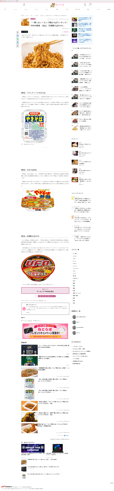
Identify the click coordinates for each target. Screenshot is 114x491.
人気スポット (76, 278)
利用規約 (111, 483)
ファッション (76, 268)
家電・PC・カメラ (77, 293)
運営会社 (33, 488)
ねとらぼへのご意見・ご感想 (78, 348)
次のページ (51, 296)
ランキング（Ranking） (28, 320)
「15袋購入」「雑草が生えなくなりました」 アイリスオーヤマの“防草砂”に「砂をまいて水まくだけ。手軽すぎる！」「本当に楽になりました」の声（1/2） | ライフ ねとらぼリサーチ (82, 240)
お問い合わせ (17, 488)
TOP (5, 9)
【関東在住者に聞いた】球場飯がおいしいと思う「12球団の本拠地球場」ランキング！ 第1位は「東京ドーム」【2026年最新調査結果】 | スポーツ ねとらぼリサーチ (82, 202)
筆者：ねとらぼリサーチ (31, 304)
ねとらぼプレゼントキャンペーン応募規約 (81, 351)
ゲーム (74, 261)
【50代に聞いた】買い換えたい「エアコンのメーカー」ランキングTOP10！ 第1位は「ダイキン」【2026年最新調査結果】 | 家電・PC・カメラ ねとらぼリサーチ (82, 221)
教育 (74, 298)
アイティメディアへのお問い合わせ (80, 356)
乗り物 (74, 275)
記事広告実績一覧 (76, 363)
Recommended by (61, 435)
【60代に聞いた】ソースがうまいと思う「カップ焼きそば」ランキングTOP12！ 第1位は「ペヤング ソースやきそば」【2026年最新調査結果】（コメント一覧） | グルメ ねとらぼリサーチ (83, 231)
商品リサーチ (37, 320)
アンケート (75, 139)
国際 (74, 288)
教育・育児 (78, 9)
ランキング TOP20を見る (45, 291)
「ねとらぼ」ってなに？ (77, 346)
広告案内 (12, 488)
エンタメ (26, 9)
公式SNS (8, 488)
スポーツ (75, 263)
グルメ (46, 9)
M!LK (78, 322)
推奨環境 (41, 488)
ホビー (74, 270)
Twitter (27, 312)
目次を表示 (66, 31)
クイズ (36, 9)
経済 (74, 300)
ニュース (15, 9)
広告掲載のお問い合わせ (77, 361)
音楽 (74, 303)
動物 (88, 9)
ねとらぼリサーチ (66, 28)
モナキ (78, 332)
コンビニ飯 (33, 18)
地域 (57, 9)
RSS (30, 488)
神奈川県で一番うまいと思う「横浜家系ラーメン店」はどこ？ (85, 181)
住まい (67, 9)
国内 (74, 285)
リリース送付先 (75, 358)
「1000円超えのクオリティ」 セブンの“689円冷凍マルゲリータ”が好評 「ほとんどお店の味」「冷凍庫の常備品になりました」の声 (85, 58)
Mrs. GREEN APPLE (81, 316)
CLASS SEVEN (80, 327)
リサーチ (98, 9)
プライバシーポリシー (24, 488)
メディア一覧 (3, 488)
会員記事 (109, 9)
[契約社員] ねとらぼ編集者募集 (79, 353)
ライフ (74, 273)
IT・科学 (75, 253)
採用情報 (37, 488)
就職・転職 (75, 295)
